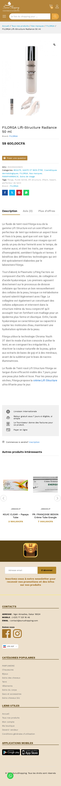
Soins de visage (27, 176)
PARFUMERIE (8, 666)
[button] (41, 504)
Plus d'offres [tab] (46, 211)
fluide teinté (21, 180)
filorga (10, 180)
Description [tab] (9, 211)
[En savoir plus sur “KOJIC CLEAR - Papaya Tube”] (12, 504)
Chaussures (7, 670)
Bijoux (5, 674)
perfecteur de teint (11, 183)
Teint (4, 682)
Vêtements (7, 686)
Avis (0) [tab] (28, 211)
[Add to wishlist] (18, 504)
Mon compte (8, 722)
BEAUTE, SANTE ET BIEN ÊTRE (28, 170)
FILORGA (13, 136)
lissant (52, 180)
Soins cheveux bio (11, 698)
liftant (45, 180)
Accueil (5, 714)
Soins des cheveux (11, 678)
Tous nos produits (10, 718)
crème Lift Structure (45, 380)
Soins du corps (9, 690)
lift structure (34, 180)
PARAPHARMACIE (10, 176)
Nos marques (35, 173)
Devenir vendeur (10, 730)
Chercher (55, 16)
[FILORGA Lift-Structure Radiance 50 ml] (5, 192)
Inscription (34, 442)
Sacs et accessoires (11, 694)
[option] (15, 495)
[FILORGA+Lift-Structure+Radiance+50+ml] (12, 192)
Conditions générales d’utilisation (18, 734)
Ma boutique (8, 726)
